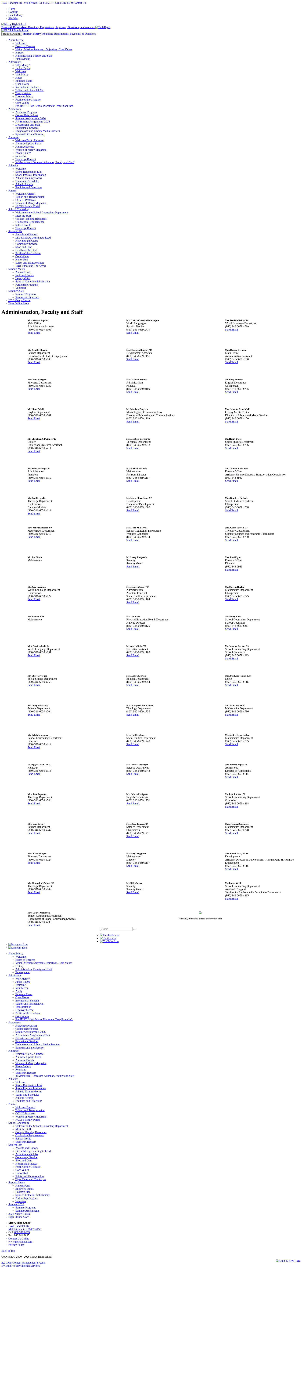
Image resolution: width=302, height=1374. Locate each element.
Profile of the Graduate (28, 99)
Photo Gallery (23, 152)
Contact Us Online (18, 1238)
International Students (27, 87)
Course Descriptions (26, 115)
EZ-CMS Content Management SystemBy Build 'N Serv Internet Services (23, 1264)
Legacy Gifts (22, 278)
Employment (22, 58)
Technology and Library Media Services (37, 130)
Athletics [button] (13, 165)
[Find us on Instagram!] (18, 944)
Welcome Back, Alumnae (29, 140)
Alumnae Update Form (28, 143)
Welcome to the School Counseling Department (41, 212)
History (19, 52)
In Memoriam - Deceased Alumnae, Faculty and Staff (44, 162)
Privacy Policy (16, 1244)
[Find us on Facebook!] (109, 935)
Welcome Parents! (25, 193)
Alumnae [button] (13, 137)
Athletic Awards (24, 184)
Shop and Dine (23, 246)
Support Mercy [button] (16, 268)
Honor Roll (21, 259)
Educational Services (26, 127)
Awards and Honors (26, 234)
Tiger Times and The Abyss (30, 265)
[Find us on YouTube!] (109, 941)
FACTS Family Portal (27, 206)
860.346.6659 (65, 2)
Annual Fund (22, 272)
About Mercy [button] (15, 40)
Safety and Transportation (29, 262)
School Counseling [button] (18, 209)
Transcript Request (25, 159)
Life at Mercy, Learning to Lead (33, 237)
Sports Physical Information (30, 174)
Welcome (20, 43)
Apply (18, 77)
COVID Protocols (25, 199)
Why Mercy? (22, 65)
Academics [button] (14, 109)
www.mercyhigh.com (20, 1241)
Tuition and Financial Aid (29, 90)
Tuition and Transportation (30, 196)
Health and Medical (26, 250)
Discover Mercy (24, 96)
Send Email (34, 332)
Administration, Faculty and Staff (33, 55)
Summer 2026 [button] (16, 290)
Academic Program (26, 112)
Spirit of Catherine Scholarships (32, 281)
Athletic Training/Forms (28, 177)
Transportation (23, 93)
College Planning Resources (30, 218)
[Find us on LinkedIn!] (17, 947)
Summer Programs (25, 294)
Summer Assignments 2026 (30, 118)
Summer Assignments (27, 297)
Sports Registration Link (28, 171)
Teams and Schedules (27, 181)
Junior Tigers (22, 68)
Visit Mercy (21, 74)
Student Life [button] (15, 231)
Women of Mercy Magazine (30, 149)
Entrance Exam (23, 80)
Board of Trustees (25, 46)
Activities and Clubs (26, 240)
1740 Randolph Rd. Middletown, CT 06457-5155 (29, 2)
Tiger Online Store (18, 303)
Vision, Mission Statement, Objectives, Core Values (43, 49)
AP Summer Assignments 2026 (32, 121)
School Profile (23, 225)
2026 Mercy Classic (19, 300)
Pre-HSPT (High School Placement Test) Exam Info (44, 105)
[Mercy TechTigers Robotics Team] (102, 27)
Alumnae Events (24, 146)
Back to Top (8, 1250)
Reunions (20, 156)
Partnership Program (26, 284)
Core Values (22, 102)
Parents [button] (12, 190)
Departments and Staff (27, 124)
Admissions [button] (14, 61)
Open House (22, 83)
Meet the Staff (23, 215)
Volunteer (20, 287)
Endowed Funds (24, 275)
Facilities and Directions (28, 187)
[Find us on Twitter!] (108, 938)
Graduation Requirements (29, 221)
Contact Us (79, 2)
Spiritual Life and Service (29, 134)
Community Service (26, 243)
